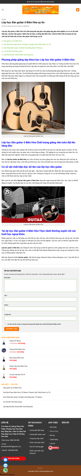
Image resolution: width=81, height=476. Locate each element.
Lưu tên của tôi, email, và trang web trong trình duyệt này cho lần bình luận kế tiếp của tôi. (34, 324)
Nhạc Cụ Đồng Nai (24, 26)
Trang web (7, 314)
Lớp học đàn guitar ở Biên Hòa (12, 31)
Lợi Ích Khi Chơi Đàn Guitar (12, 402)
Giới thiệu (53, 427)
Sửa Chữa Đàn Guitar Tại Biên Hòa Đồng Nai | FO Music (22, 397)
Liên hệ (52, 443)
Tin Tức (4, 19)
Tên (5, 295)
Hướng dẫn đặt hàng (37, 430)
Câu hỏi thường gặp (36, 447)
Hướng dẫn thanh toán (37, 434)
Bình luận (7, 277)
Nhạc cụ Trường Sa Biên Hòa (62, 64)
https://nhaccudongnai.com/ (58, 257)
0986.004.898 (7, 475)
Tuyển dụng (54, 439)
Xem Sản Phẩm (13, 458)
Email (6, 305)
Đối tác (52, 435)
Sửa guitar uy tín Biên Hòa (12, 388)
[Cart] (77, 9)
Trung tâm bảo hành (37, 438)
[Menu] (3, 9)
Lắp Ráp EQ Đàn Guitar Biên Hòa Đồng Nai (18, 407)
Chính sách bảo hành (37, 442)
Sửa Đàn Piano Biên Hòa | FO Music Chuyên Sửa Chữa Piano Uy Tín (26, 392)
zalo (13, 475)
